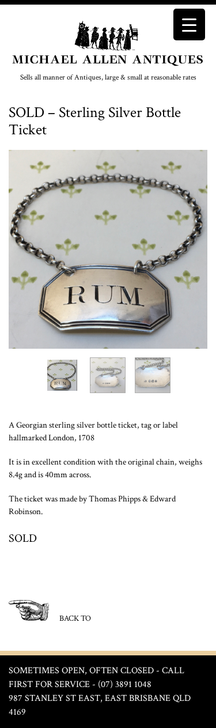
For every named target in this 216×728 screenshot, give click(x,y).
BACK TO (74, 618)
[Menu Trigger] (189, 24)
